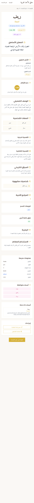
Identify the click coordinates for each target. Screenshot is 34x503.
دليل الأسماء (4, 2)
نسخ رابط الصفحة (16, 327)
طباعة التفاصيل (16, 331)
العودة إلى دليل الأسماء (17, 340)
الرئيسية (10, 2)
